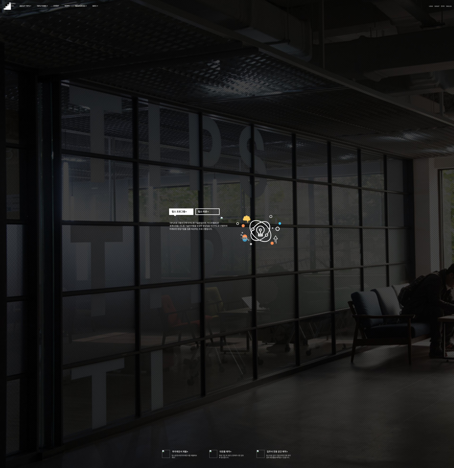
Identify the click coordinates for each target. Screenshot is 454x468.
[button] (25, 6)
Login (431, 6)
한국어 (443, 6)
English (449, 6)
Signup (436, 6)
